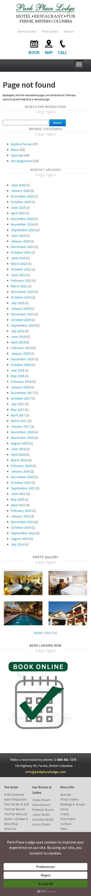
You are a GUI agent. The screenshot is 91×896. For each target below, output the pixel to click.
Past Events (67, 819)
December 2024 (22, 218)
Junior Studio (41, 815)
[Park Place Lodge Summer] (68, 613)
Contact (65, 824)
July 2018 (17, 370)
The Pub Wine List (15, 814)
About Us (10, 829)
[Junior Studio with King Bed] (23, 582)
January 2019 (20, 353)
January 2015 (20, 516)
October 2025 (21, 202)
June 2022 (18, 275)
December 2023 (22, 247)
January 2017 (20, 426)
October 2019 (21, 320)
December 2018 (22, 359)
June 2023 (18, 258)
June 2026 (18, 185)
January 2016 (20, 471)
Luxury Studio (41, 824)
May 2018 (17, 376)
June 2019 (18, 336)
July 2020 (17, 303)
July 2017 (17, 404)
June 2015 (18, 494)
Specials (69, 31)
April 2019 (18, 342)
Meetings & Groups (72, 804)
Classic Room (41, 800)
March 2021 (19, 286)
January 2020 (20, 308)
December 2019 (22, 314)
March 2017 (19, 421)
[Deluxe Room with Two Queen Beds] (68, 582)
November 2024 (22, 224)
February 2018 (21, 381)
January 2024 (20, 241)
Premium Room (43, 810)
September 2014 (23, 533)
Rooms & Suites (26, 31)
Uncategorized (22, 161)
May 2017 (17, 409)
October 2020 (21, 297)
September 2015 (23, 488)
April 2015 (18, 505)
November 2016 (22, 437)
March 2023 (19, 263)
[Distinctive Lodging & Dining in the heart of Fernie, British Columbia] (45, 13)
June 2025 (18, 207)
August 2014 (20, 538)
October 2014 (21, 527)
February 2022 (21, 280)
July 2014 (17, 544)
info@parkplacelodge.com (45, 772)
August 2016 (20, 443)
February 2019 (21, 348)
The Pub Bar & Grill (16, 804)
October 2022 (21, 269)
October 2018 (21, 364)
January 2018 (20, 387)
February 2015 (21, 510)
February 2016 (21, 465)
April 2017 (18, 415)
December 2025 (22, 196)
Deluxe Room (41, 805)
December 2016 (22, 432)
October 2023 (21, 252)
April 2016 (18, 454)
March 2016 (19, 460)
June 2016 (18, 449)
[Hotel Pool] (23, 613)
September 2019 (23, 325)
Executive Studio (43, 819)
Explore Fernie (21, 144)
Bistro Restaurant (15, 799)
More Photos (45, 633)
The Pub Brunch (14, 809)
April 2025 (18, 213)
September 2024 (23, 230)
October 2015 (21, 482)
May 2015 (17, 499)
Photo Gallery (49, 31)
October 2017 (21, 398)
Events (64, 814)
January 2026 (20, 190)
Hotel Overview (14, 795)
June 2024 (18, 235)
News (15, 149)
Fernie (64, 809)
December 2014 (22, 522)
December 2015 (22, 477)
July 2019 (17, 331)
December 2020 (22, 291)
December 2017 (22, 393)
